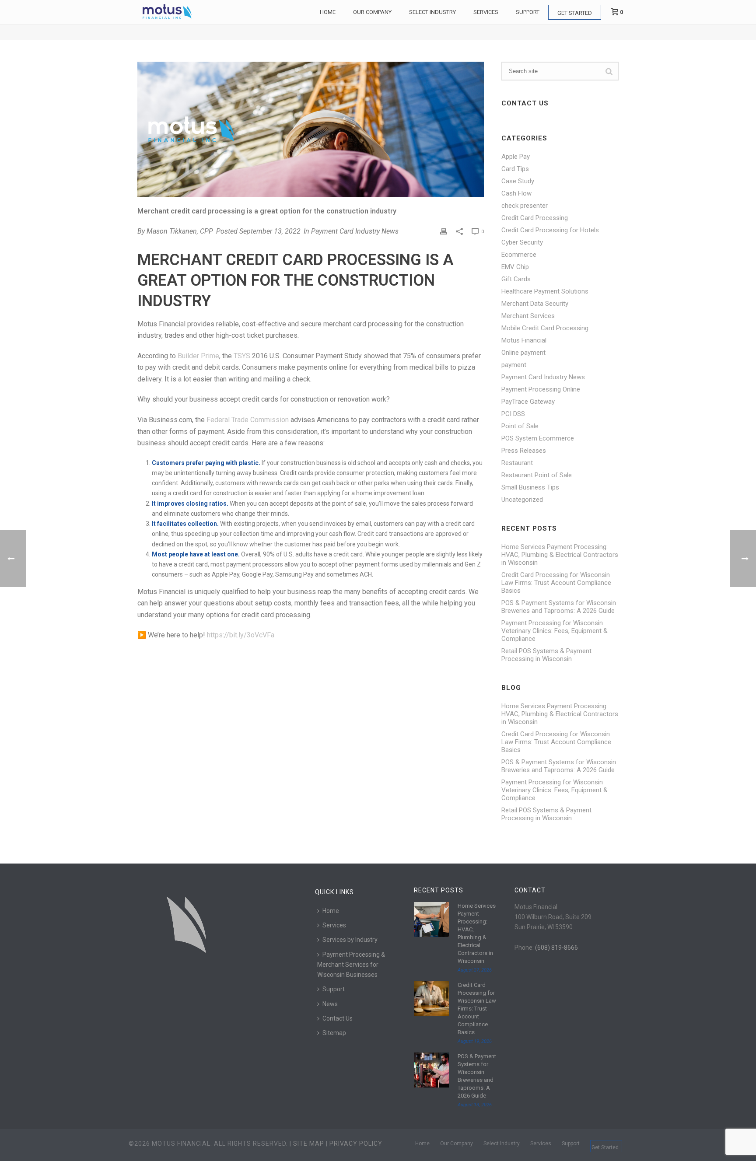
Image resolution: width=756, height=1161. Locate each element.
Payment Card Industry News (355, 231)
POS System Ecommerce (537, 438)
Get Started (574, 13)
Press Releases (523, 451)
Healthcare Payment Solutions (544, 291)
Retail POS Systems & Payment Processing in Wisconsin (546, 655)
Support (527, 12)
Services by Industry (350, 939)
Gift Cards (516, 279)
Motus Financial (523, 340)
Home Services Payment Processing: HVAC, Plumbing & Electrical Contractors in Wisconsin (559, 555)
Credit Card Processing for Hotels (550, 230)
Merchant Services (528, 316)
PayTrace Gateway (528, 402)
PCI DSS (513, 414)
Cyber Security (522, 242)
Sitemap (334, 1032)
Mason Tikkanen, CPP (180, 231)
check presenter (524, 206)
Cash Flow (516, 193)
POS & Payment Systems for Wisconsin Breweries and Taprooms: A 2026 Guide (558, 607)
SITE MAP (308, 1143)
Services (485, 12)
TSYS (242, 356)
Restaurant (517, 463)
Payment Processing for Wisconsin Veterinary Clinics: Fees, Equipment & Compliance (554, 631)
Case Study (517, 181)
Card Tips (515, 169)
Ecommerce (518, 255)
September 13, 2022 (270, 231)
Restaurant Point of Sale (536, 475)
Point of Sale (520, 426)
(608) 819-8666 (556, 947)
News (330, 1003)
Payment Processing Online (540, 389)
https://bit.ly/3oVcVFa (240, 635)
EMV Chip (515, 267)
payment (513, 365)
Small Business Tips (530, 487)
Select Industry (432, 12)
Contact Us (337, 1018)
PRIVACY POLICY (355, 1143)
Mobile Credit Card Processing (544, 328)
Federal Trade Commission (247, 420)
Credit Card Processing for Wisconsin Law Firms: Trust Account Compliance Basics (556, 582)
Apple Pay (515, 157)
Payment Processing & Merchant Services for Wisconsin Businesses (351, 964)
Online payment (523, 353)
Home (328, 12)
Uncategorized (522, 500)
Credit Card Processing (534, 218)
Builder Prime (198, 356)
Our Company (372, 12)
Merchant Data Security (534, 304)
